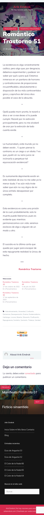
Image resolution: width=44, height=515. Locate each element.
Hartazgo (6, 317)
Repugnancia (8, 320)
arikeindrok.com (10, 511)
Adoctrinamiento (11, 311)
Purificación (34, 317)
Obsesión (26, 317)
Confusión (30, 311)
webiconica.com (34, 511)
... (32, 356)
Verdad (37, 320)
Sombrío (16, 320)
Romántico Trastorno (30, 29)
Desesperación (16, 314)
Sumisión (24, 320)
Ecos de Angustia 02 (13, 457)
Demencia (6, 314)
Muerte (19, 317)
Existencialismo (34, 314)
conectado (30, 373)
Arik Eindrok (22, 7)
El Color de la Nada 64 (14, 475)
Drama (25, 314)
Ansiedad (21, 311)
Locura (13, 317)
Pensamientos (10, 29)
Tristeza (31, 320)
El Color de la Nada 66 (14, 463)
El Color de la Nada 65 (14, 470)
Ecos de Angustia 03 (13, 450)
